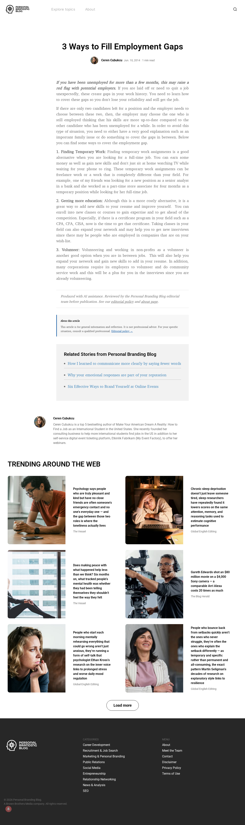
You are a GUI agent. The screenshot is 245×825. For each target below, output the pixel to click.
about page (149, 301)
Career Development (96, 745)
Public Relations (94, 762)
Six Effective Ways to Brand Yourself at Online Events (113, 386)
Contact (167, 756)
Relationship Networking (99, 779)
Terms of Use (171, 773)
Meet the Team (172, 750)
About (90, 9)
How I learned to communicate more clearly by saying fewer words (124, 363)
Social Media (91, 768)
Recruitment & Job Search (100, 750)
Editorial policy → (122, 331)
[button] (122, 705)
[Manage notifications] (8, 809)
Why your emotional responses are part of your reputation (117, 374)
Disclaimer (169, 762)
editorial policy (122, 301)
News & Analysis (94, 785)
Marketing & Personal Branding (104, 756)
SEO (86, 791)
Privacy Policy (171, 768)
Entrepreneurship (94, 773)
